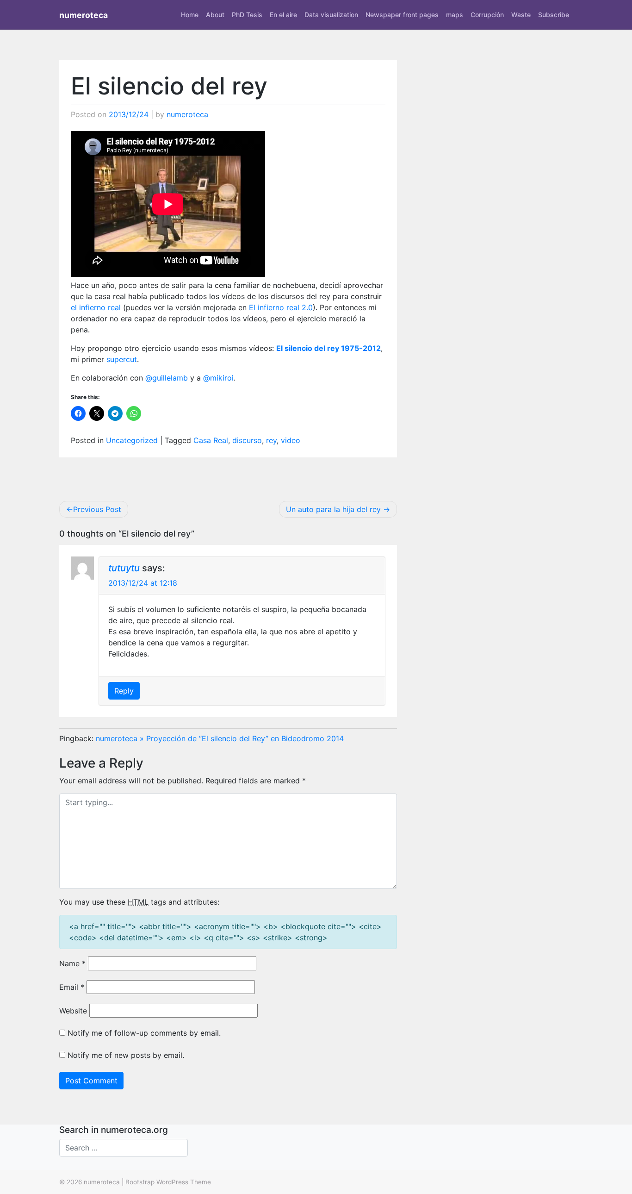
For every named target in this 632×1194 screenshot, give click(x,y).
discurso (247, 440)
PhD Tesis (247, 15)
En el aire (283, 15)
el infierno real (96, 307)
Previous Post (97, 509)
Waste (521, 15)
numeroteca (83, 15)
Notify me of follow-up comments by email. (144, 1033)
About (215, 15)
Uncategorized (132, 440)
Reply (124, 690)
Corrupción (487, 15)
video (290, 440)
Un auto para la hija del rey (333, 509)
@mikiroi (218, 377)
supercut (121, 359)
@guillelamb (166, 377)
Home (189, 15)
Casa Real (210, 440)
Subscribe (553, 15)
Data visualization (331, 15)
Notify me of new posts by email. (126, 1055)
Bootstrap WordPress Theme (168, 1182)
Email (71, 987)
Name (72, 963)
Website (73, 1010)
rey (271, 440)
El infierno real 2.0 (281, 307)
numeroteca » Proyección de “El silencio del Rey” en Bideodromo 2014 (220, 738)
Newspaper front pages (402, 15)
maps (454, 15)
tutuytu (124, 568)
